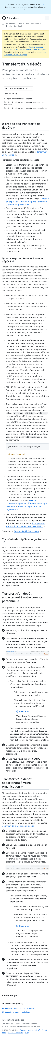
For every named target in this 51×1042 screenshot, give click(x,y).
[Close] (44, 4)
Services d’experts (15, 1033)
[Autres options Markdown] (31, 88)
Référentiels (10, 23)
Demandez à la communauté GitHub (19, 1008)
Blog (27, 1033)
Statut (44, 1030)
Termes (23, 1030)
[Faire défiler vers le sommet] (45, 1036)
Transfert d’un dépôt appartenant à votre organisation (17, 782)
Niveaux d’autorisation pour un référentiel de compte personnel (26, 503)
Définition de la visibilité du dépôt (18, 826)
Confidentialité (34, 1030)
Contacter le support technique (17, 1012)
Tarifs (4, 1033)
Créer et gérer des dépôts (28, 23)
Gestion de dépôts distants (26, 531)
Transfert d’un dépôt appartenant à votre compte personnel (22, 597)
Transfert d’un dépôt (14, 26)
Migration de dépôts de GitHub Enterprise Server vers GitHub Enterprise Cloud (27, 201)
